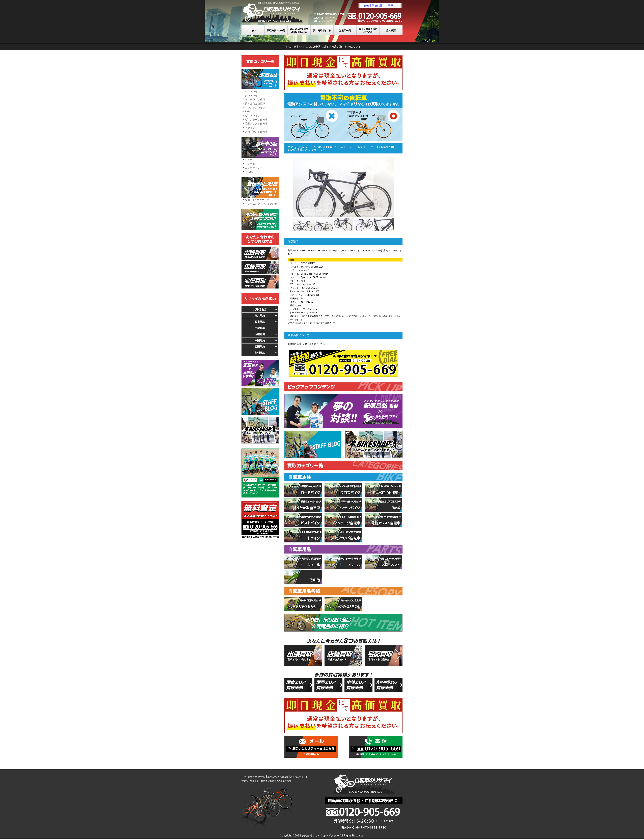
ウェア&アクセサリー (257, 199)
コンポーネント (254, 167)
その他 (249, 171)
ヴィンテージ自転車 (256, 119)
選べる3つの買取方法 (299, 30)
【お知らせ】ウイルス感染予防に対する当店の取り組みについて (322, 46)
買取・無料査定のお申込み (368, 30)
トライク (250, 127)
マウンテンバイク (255, 107)
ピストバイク (252, 115)
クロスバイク (252, 95)
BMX (248, 111)
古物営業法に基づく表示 (378, 5)
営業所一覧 (345, 30)
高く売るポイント (322, 30)
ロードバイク (252, 91)
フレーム (250, 163)
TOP (253, 30)
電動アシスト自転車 (256, 123)
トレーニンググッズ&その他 (261, 203)
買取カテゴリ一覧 (276, 30)
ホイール (250, 159)
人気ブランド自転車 (256, 131)
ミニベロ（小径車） (256, 99)
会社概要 (391, 30)
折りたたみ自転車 (255, 103)
